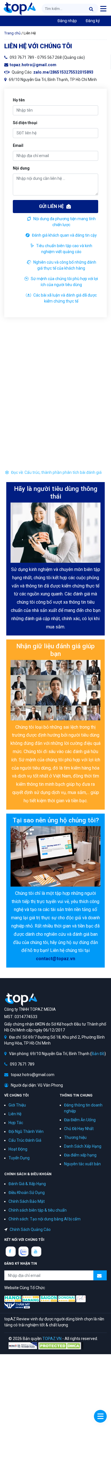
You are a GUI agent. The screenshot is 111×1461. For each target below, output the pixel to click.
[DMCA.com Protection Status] (60, 1345)
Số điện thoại (25, 122)
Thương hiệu (75, 1137)
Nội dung (21, 168)
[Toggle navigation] (103, 8)
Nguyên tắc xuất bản (82, 1164)
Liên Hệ (15, 1114)
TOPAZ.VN (51, 1338)
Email (18, 145)
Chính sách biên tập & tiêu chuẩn (38, 1210)
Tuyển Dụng (19, 1158)
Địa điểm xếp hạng (80, 1155)
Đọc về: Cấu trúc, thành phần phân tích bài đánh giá (56, 472)
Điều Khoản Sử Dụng (27, 1192)
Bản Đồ (98, 1053)
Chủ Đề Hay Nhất (79, 1128)
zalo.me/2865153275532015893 (63, 72)
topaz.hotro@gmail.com (33, 64)
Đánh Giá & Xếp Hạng (27, 1183)
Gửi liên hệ (52, 206)
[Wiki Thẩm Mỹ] (17, 1305)
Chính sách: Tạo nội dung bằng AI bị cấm (45, 1219)
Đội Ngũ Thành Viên (26, 1131)
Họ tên (19, 100)
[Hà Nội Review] (12, 1298)
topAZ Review (19, 8)
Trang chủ (12, 33)
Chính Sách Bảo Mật (27, 1201)
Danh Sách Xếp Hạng (82, 1146)
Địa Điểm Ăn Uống (80, 1120)
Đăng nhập (67, 20)
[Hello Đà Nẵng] (30, 1298)
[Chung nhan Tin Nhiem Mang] (23, 1345)
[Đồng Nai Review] (66, 1298)
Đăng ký (93, 20)
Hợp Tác (16, 1122)
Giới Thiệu (17, 1105)
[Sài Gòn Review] (48, 1298)
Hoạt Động (18, 1149)
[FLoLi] (81, 1298)
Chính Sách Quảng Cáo (30, 1229)
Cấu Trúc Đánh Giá (25, 1140)
